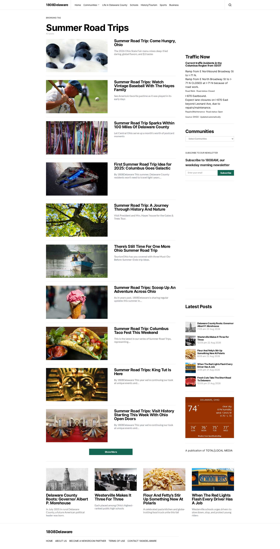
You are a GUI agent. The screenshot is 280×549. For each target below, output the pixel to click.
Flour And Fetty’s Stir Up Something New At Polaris (211, 352)
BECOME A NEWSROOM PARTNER (87, 540)
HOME (49, 540)
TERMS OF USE (117, 540)
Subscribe (225, 172)
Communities (90, 5)
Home (78, 5)
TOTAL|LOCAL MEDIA (219, 450)
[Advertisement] (209, 234)
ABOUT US (61, 540)
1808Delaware (57, 5)
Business (174, 5)
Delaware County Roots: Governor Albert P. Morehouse (215, 324)
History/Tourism (149, 5)
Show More (111, 451)
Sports (163, 5)
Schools (134, 5)
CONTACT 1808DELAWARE (142, 540)
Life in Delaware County (114, 5)
